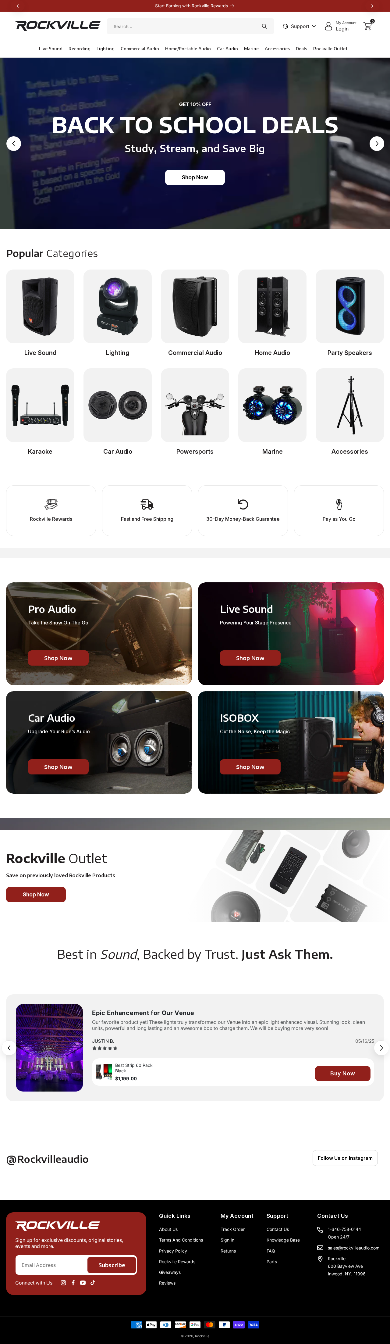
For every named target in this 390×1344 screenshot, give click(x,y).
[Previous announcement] (18, 6)
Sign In (227, 1239)
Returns (228, 1250)
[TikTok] (93, 1283)
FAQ (271, 1250)
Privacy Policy (173, 1250)
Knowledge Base (283, 1239)
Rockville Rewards (177, 1261)
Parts (272, 1261)
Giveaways (170, 1272)
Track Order (233, 1229)
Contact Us (278, 1229)
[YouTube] (83, 1283)
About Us (168, 1229)
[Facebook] (73, 1283)
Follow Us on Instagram (345, 1158)
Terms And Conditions (181, 1239)
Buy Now (342, 1073)
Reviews (167, 1282)
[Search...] (264, 26)
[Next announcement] (372, 6)
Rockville (202, 1336)
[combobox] (190, 26)
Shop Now (195, 177)
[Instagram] (63, 1283)
